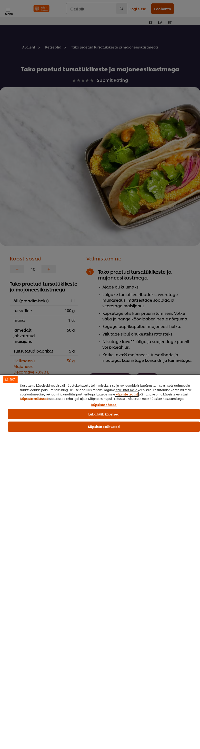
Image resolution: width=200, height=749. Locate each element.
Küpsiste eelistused (34, 398)
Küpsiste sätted (104, 405)
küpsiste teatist (127, 394)
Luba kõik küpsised (103, 414)
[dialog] (100, 561)
